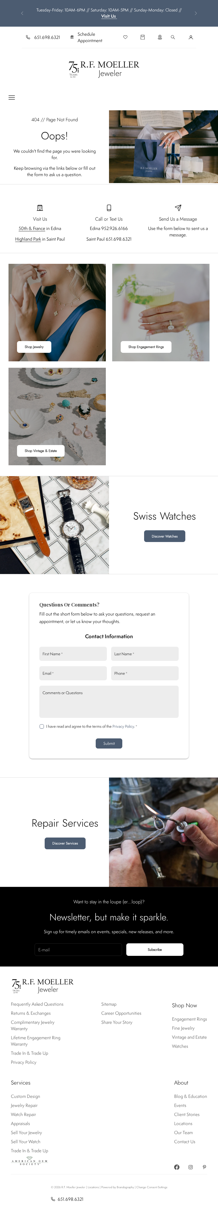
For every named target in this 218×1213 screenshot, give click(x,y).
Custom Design (25, 1096)
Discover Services (65, 843)
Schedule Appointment (90, 37)
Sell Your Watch (25, 1142)
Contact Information (109, 636)
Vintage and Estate (189, 1037)
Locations (183, 1123)
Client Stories (187, 1114)
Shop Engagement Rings (146, 346)
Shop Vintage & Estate (41, 450)
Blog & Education (190, 1096)
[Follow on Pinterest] (204, 1167)
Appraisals (20, 1123)
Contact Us (184, 1142)
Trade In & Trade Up (29, 1053)
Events (180, 1105)
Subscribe (155, 949)
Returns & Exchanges (31, 1013)
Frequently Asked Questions (37, 1004)
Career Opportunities (121, 1013)
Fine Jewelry (183, 1028)
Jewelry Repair (24, 1105)
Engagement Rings (189, 1019)
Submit (109, 743)
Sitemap (108, 1004)
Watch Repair (23, 1114)
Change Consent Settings (151, 1187)
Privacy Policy (123, 726)
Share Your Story (116, 1022)
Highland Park (28, 239)
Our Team (183, 1132)
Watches (180, 1046)
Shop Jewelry (34, 346)
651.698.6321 (47, 37)
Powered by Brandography (117, 1187)
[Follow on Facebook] (176, 1167)
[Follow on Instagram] (190, 1167)
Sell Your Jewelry (26, 1132)
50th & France (32, 228)
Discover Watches (165, 536)
